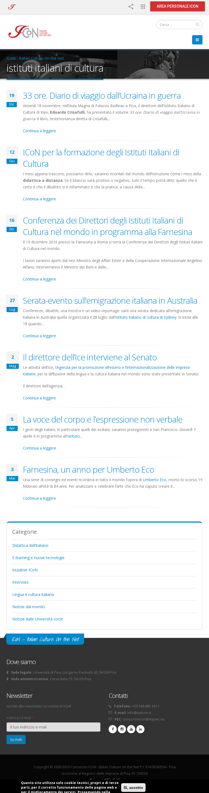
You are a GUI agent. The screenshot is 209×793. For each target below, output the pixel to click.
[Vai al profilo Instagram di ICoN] (122, 729)
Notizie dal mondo (28, 606)
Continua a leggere (39, 130)
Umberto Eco (154, 479)
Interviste (20, 582)
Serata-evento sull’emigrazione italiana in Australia (110, 300)
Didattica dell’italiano (30, 545)
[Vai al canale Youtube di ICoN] (131, 729)
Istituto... (74, 436)
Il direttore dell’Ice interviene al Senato (90, 357)
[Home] (32, 31)
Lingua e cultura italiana (33, 594)
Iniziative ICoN (25, 569)
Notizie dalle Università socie (37, 619)
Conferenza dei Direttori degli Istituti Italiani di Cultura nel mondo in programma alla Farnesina (107, 226)
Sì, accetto (133, 787)
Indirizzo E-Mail (20, 718)
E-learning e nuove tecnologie (38, 557)
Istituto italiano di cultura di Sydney (145, 317)
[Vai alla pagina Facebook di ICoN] (113, 729)
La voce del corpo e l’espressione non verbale (102, 419)
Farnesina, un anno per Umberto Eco (88, 469)
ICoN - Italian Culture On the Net (35, 58)
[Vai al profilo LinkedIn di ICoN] (140, 729)
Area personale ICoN (177, 6)
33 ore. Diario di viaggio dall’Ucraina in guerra (102, 95)
